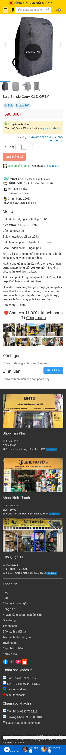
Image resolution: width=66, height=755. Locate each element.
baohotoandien (16, 689)
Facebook (15, 751)
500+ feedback (15, 695)
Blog (5, 592)
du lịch (8, 105)
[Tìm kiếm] (48, 10)
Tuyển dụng (10, 642)
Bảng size (9, 609)
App (5, 597)
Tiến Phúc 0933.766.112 (21, 711)
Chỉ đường (51, 449)
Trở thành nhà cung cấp (17, 637)
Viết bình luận (53, 370)
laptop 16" (22, 105)
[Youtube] (18, 661)
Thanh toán (10, 625)
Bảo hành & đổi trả (14, 631)
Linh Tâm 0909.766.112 (21, 678)
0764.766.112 (10, 505)
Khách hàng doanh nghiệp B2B (22, 614)
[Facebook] (5, 661)
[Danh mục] (5, 10)
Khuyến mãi (10, 654)
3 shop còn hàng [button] (19, 165)
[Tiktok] (12, 661)
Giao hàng (9, 620)
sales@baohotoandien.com (22, 722)
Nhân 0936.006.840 (40, 137)
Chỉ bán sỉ (14, 157)
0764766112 (51, 165)
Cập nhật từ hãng (13, 648)
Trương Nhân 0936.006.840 (24, 717)
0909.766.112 (10, 441)
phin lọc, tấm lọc (52, 128)
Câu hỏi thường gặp (15, 603)
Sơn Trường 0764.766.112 (23, 683)
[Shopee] (24, 661)
